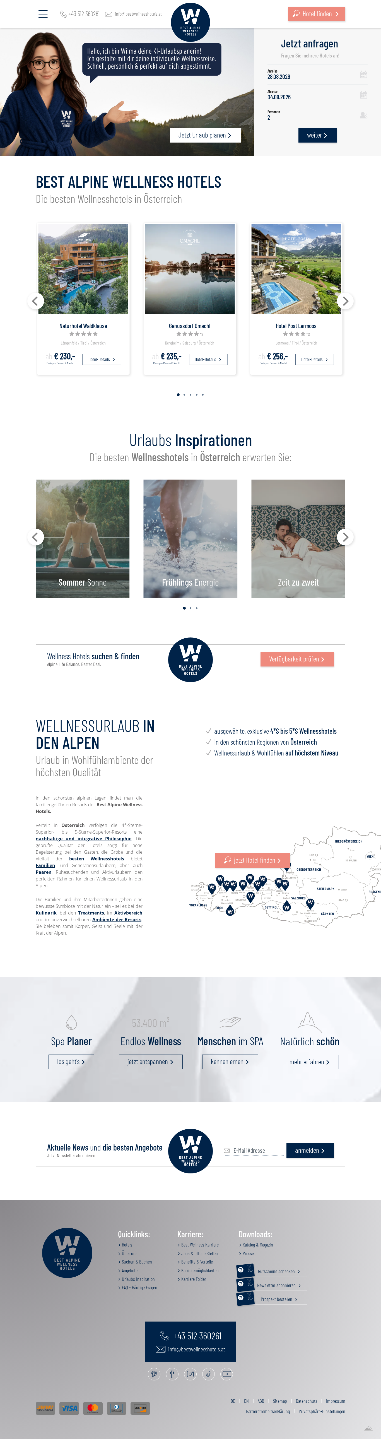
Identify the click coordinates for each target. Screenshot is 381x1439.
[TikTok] (208, 1374)
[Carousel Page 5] (202, 394)
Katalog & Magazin (257, 1244)
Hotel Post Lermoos (296, 325)
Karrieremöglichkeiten (199, 1270)
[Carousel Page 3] (190, 394)
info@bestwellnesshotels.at (138, 14)
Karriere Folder (193, 1279)
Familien (45, 865)
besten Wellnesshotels (96, 859)
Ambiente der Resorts (116, 919)
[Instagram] (190, 1374)
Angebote (129, 1270)
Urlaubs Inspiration (138, 1279)
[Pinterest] (154, 1374)
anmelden (307, 1150)
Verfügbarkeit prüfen (294, 658)
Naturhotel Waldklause (83, 325)
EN (246, 1401)
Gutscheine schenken (271, 1270)
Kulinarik (46, 913)
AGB (261, 1401)
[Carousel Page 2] (184, 394)
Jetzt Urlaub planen (202, 134)
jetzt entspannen (147, 1061)
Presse (248, 1253)
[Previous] (35, 301)
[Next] (345, 301)
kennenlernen (227, 1061)
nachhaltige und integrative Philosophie (83, 839)
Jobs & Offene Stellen (199, 1253)
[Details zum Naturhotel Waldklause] (83, 268)
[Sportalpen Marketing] (368, 1428)
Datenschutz (306, 1401)
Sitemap (280, 1401)
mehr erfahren (307, 1061)
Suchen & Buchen (136, 1261)
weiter (314, 134)
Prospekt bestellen (270, 1298)
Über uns (129, 1253)
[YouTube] (226, 1374)
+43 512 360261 (84, 14)
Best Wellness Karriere (199, 1244)
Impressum (335, 1401)
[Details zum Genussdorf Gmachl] (190, 268)
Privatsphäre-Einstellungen (322, 1411)
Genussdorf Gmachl (189, 325)
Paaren (44, 872)
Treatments (91, 913)
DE (233, 1401)
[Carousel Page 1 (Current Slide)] (178, 394)
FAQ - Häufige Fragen (139, 1287)
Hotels (126, 1244)
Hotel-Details (99, 359)
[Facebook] (172, 1374)
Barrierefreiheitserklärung (268, 1411)
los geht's (68, 1061)
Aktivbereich (128, 913)
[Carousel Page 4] (196, 394)
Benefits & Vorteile (196, 1261)
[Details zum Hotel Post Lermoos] (296, 268)
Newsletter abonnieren (272, 1284)
